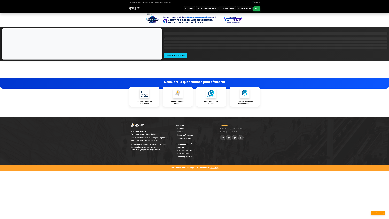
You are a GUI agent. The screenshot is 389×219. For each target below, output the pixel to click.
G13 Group (215, 168)
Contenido (179, 126)
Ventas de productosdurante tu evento (245, 102)
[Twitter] (228, 137)
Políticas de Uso (183, 154)
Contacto (224, 126)
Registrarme (377, 213)
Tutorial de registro (184, 138)
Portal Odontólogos (135, 2)
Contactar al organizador (175, 55)
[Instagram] (241, 137)
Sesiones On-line (148, 2)
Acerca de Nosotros (139, 131)
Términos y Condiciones (185, 157)
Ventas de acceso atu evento (177, 102)
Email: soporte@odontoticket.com (231, 129)
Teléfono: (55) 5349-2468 (228, 132)
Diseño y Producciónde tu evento (144, 102)
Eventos (180, 132)
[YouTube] (222, 137)
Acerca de (179, 147)
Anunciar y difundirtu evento (211, 102)
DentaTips (167, 2)
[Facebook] (234, 137)
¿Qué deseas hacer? (183, 144)
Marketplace (159, 2)
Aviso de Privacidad (184, 150)
